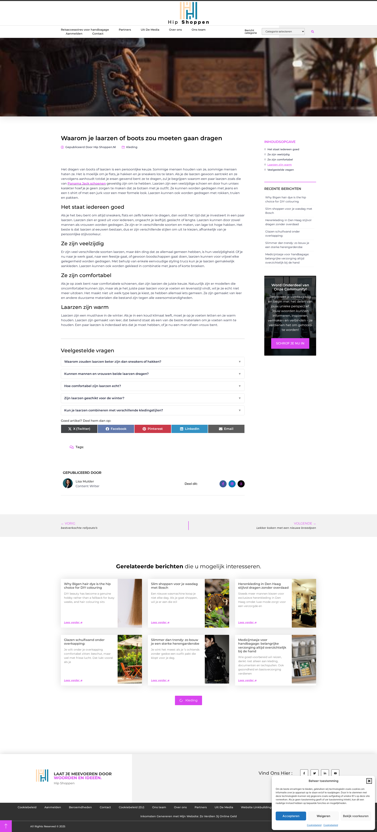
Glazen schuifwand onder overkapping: (84, 641)
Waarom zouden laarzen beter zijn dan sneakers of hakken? (152, 361)
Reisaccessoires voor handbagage (85, 29)
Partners (125, 29)
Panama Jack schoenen (87, 183)
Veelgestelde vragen (280, 169)
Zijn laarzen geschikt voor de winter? (152, 398)
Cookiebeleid (314, 825)
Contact (97, 33)
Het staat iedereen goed (283, 149)
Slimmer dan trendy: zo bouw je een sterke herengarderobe (175, 641)
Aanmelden (74, 33)
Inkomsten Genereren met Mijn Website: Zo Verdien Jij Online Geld (188, 816)
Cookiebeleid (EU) (131, 807)
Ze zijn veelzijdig (278, 154)
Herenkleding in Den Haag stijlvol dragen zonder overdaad (263, 585)
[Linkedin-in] (325, 773)
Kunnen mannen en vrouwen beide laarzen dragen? (152, 374)
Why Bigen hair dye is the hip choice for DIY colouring (87, 585)
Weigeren (323, 816)
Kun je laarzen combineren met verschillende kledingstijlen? (152, 410)
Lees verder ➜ (73, 622)
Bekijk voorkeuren (356, 816)
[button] (369, 781)
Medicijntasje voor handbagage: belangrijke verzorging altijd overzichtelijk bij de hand (287, 258)
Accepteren (291, 816)
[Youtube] (335, 773)
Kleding (131, 147)
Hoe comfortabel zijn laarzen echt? (152, 386)
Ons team (199, 29)
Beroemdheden (80, 807)
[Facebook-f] (304, 773)
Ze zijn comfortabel (280, 159)
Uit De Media (150, 29)
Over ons (175, 29)
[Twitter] (314, 773)
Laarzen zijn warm (279, 164)
